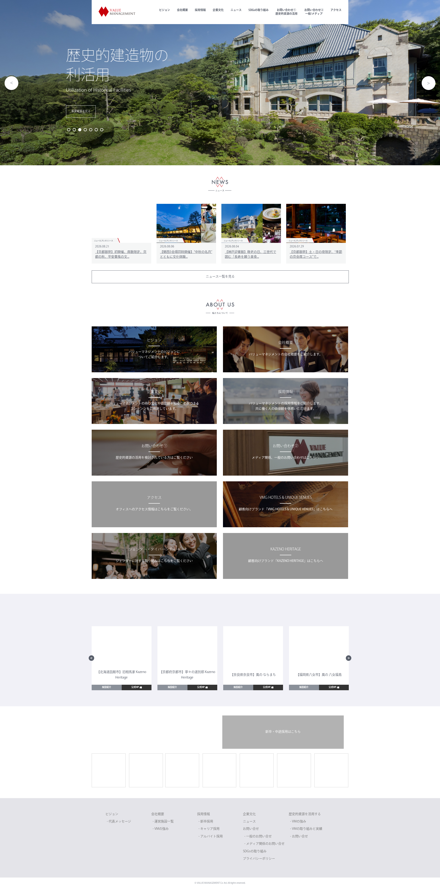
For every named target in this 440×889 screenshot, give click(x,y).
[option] (220, 82)
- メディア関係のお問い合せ (264, 844)
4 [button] (85, 129)
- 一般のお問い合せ (258, 836)
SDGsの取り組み (258, 10)
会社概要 (182, 10)
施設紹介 (106, 687)
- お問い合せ (299, 836)
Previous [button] (11, 83)
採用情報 (200, 10)
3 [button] (79, 129)
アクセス (335, 10)
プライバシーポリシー (259, 859)
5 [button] (90, 129)
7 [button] (101, 129)
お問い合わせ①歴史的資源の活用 (286, 12)
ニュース (236, 10)
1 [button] (68, 129)
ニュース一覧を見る (220, 276)
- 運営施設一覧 (163, 821)
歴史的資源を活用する (305, 814)
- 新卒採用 (205, 821)
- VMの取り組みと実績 (306, 829)
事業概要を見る (81, 111)
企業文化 (218, 10)
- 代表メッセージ (119, 821)
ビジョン (164, 10)
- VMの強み (161, 829)
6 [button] (96, 129)
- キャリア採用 (209, 829)
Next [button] (428, 83)
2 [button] (74, 129)
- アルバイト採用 (210, 836)
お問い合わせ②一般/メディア (314, 12)
